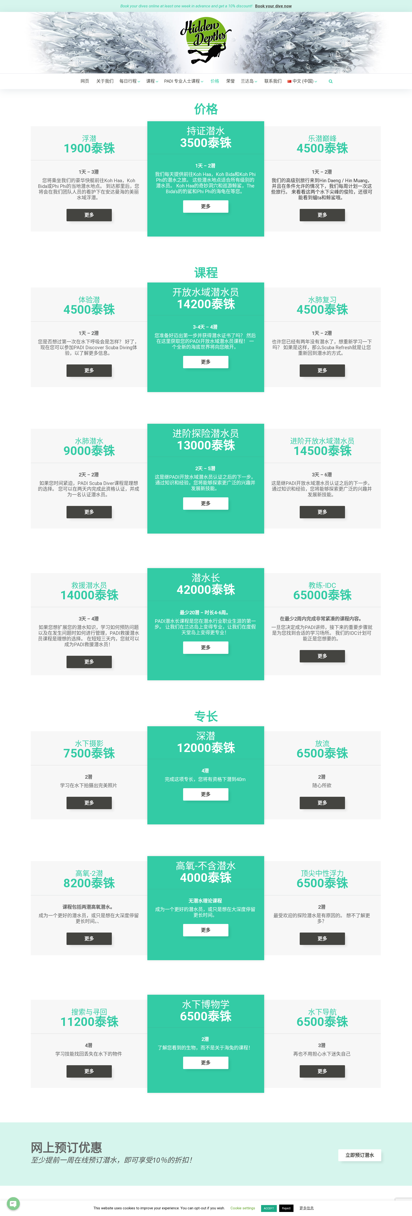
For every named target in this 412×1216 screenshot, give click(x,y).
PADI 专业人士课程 (182, 81)
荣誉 (230, 81)
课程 (150, 81)
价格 (215, 81)
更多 (89, 215)
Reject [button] (286, 1208)
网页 (85, 81)
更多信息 (306, 1208)
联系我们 (273, 81)
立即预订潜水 (359, 1155)
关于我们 (104, 81)
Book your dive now (273, 6)
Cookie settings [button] (243, 1208)
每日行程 (128, 81)
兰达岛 (247, 81)
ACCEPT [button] (269, 1208)
